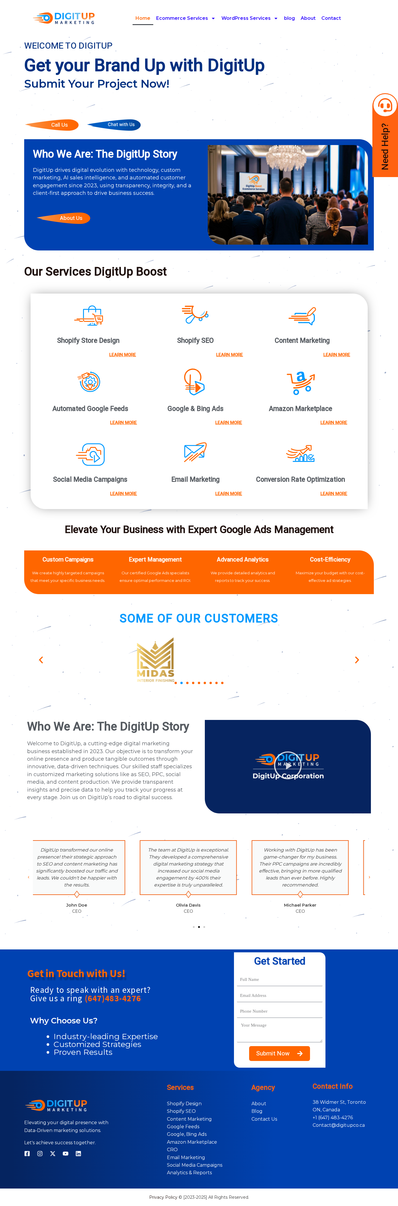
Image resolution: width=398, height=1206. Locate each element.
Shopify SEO (181, 1111)
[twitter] (53, 1153)
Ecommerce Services (182, 18)
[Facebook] (27, 1153)
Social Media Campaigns (194, 1165)
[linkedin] (78, 1153)
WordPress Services (246, 18)
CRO (172, 1149)
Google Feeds (183, 1126)
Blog (257, 1111)
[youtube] (65, 1153)
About (308, 18)
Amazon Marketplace (192, 1142)
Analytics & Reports (189, 1172)
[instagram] (40, 1153)
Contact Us (264, 1119)
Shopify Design (184, 1103)
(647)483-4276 (113, 998)
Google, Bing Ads (187, 1134)
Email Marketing (186, 1157)
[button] (40, 659)
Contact (331, 18)
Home (142, 18)
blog (289, 18)
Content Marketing (189, 1119)
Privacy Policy (163, 1197)
